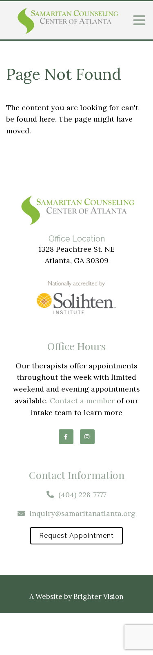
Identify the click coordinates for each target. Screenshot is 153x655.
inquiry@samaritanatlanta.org (82, 513)
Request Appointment (76, 536)
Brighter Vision (98, 596)
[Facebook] (66, 436)
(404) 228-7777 (82, 494)
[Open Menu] (139, 20)
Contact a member (82, 400)
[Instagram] (87, 436)
